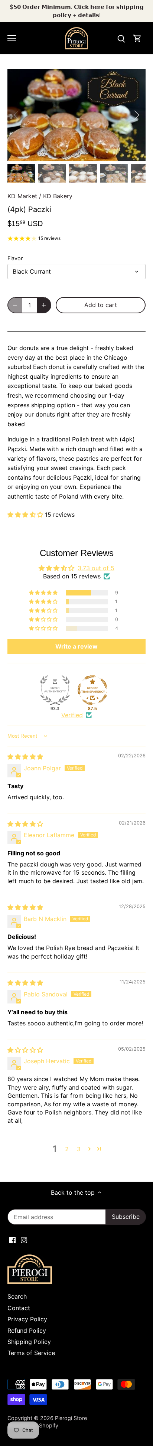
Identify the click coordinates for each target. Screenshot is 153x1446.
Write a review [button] (76, 646)
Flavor (15, 258)
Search (17, 1296)
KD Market (22, 196)
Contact (18, 1308)
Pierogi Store (71, 1418)
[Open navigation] (11, 38)
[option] (76, 115)
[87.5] (92, 690)
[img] (25, 756)
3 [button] (79, 1149)
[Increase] (44, 305)
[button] (26, 514)
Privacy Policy (27, 1319)
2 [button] (67, 1149)
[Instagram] (24, 1240)
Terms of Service (31, 1353)
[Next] (136, 115)
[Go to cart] (137, 38)
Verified (72, 715)
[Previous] (16, 115)
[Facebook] (12, 1240)
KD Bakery (57, 196)
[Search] (121, 38)
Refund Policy (26, 1330)
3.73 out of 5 (96, 568)
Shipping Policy (29, 1341)
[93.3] (55, 690)
